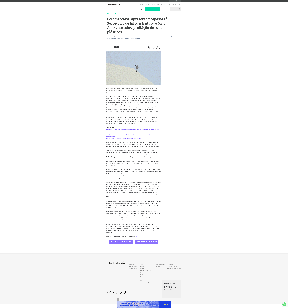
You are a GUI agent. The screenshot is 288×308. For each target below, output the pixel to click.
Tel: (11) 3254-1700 (168, 292)
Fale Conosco (132, 264)
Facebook (170, 1)
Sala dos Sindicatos (161, 4)
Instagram (176, 1)
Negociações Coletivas (145, 270)
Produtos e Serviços (160, 264)
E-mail (149, 47)
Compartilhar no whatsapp (122, 241)
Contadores (170, 264)
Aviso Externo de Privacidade (145, 282)
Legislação (140, 9)
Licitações (142, 278)
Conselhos (129, 1)
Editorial (111, 9)
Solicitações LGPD (132, 268)
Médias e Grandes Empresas (172, 268)
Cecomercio (143, 276)
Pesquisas (177, 4)
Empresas (153, 4)
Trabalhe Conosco (132, 266)
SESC (141, 272)
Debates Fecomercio (144, 4)
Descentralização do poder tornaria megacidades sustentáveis (124, 138)
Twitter (156, 47)
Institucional (110, 1)
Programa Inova (170, 4)
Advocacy (158, 266)
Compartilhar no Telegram (148, 241)
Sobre (141, 264)
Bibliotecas (142, 280)
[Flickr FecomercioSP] (109, 292)
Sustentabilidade (152, 9)
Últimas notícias (165, 1)
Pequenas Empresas (172, 266)
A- (118, 47)
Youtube (172, 1)
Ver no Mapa (167, 293)
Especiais (120, 1)
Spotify (178, 1)
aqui (137, 236)
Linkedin (174, 1)
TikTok (180, 1)
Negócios (120, 9)
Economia (130, 9)
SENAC (141, 274)
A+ (115, 47)
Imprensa (142, 266)
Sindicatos (164, 9)
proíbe (128, 105)
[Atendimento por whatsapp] (284, 304)
